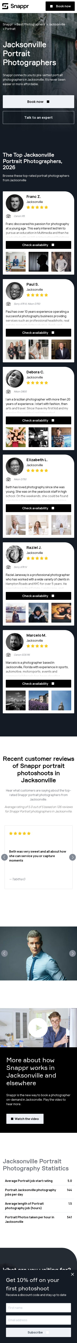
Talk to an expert (38, 117)
